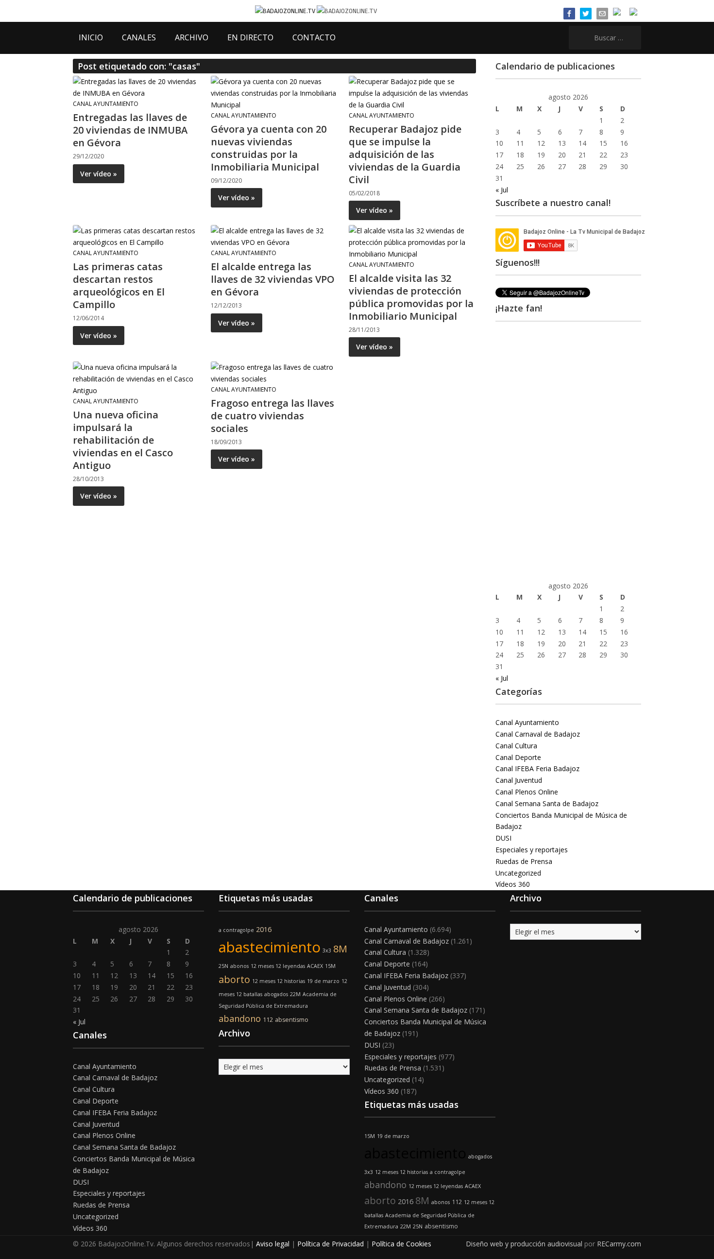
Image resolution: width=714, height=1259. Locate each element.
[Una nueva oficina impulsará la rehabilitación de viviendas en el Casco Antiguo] (136, 378)
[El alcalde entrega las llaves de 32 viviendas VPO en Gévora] (274, 236)
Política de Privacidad (330, 1243)
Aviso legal (272, 1243)
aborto (234, 979)
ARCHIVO (191, 37)
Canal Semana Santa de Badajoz (546, 803)
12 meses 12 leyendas (278, 966)
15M (330, 966)
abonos (239, 966)
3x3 (327, 950)
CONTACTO (314, 37)
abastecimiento (270, 947)
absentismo (291, 1020)
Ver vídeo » (98, 173)
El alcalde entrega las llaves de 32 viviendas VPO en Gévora (273, 279)
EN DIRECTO (250, 37)
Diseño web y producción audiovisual (524, 1243)
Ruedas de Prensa (523, 861)
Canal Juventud (518, 780)
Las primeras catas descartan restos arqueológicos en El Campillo (119, 285)
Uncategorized (518, 873)
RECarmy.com (619, 1243)
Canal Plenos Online (526, 791)
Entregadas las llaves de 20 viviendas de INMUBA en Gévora (130, 130)
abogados (276, 994)
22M (295, 994)
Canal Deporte (518, 757)
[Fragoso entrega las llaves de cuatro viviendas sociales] (274, 372)
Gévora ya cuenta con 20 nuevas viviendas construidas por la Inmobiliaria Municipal (268, 147)
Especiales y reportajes (531, 849)
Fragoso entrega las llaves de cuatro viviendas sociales (272, 416)
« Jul (501, 189)
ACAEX (315, 966)
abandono (240, 1018)
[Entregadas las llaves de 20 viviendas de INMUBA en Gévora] (136, 86)
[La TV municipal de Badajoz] (286, 10)
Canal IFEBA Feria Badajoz (537, 768)
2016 (264, 929)
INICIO (91, 37)
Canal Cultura (516, 745)
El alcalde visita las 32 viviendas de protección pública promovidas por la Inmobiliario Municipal (411, 297)
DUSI (503, 838)
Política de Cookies (401, 1243)
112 (268, 1020)
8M (340, 948)
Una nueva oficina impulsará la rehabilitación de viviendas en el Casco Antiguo (123, 440)
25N (223, 966)
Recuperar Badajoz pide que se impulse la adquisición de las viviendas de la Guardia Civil (405, 154)
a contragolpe (236, 930)
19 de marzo (323, 981)
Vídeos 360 (512, 884)
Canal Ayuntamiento (105, 104)
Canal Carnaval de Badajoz (537, 734)
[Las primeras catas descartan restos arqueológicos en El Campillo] (136, 236)
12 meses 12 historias (278, 981)
